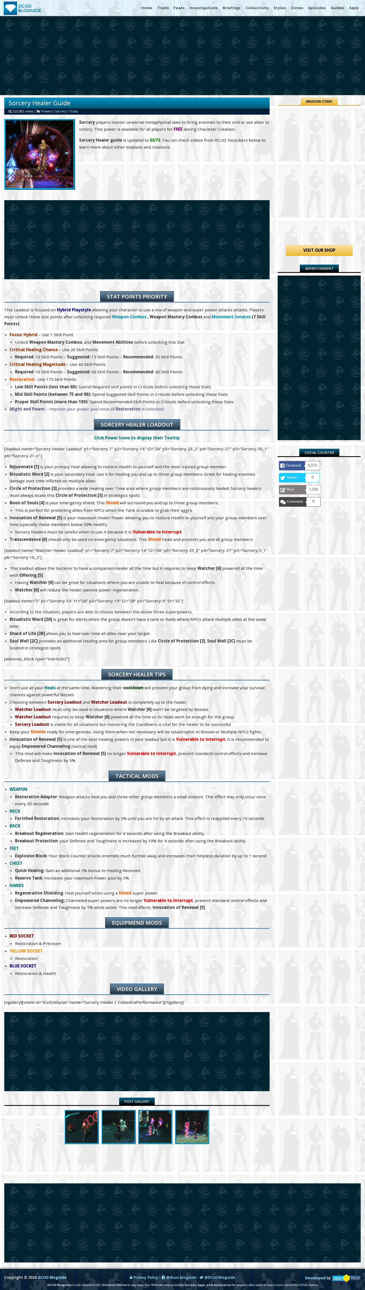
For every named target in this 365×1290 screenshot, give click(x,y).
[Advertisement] (182, 55)
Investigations (204, 8)
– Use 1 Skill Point (41, 334)
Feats (179, 8)
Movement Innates (231, 316)
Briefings (232, 8)
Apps (354, 8)
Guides (337, 8)
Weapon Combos (129, 316)
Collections (257, 8)
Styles (280, 8)
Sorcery (61, 111)
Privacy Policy (145, 1277)
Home (147, 8)
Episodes (317, 8)
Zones (297, 8)
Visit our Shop (319, 250)
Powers (46, 111)
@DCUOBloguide (219, 1277)
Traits (163, 8)
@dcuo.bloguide (180, 1277)
